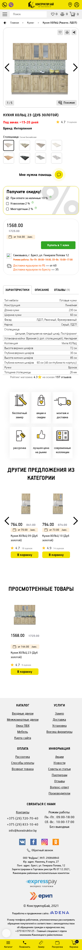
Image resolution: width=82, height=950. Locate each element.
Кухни (30, 22)
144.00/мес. (23, 236)
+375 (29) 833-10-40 (22, 824)
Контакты (22, 812)
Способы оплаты (22, 763)
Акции (59, 757)
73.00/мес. (58, 529)
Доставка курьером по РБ (29, 265)
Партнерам (59, 775)
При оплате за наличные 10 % (29, 198)
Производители (59, 793)
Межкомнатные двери (22, 720)
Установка (59, 726)
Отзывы (59, 781)
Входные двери (22, 713)
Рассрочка (22, 757)
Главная (14, 22)
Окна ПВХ (22, 726)
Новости (59, 763)
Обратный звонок (42, 850)
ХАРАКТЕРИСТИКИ (17, 290)
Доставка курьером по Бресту (32, 269)
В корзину (24, 555)
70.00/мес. (27, 529)
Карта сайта (22, 738)
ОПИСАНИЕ (42, 290)
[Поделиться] (74, 32)
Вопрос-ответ (59, 787)
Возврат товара (23, 769)
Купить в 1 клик (58, 245)
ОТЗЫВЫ (62, 290)
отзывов (63, 377)
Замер (59, 713)
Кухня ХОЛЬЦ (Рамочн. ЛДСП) (60, 22)
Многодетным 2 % (22, 209)
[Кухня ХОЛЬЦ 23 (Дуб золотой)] (41, 69)
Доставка (59, 720)
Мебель (22, 732)
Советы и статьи (59, 769)
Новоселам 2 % (20, 203)
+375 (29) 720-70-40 (22, 818)
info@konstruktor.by (23, 831)
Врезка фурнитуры (59, 732)
